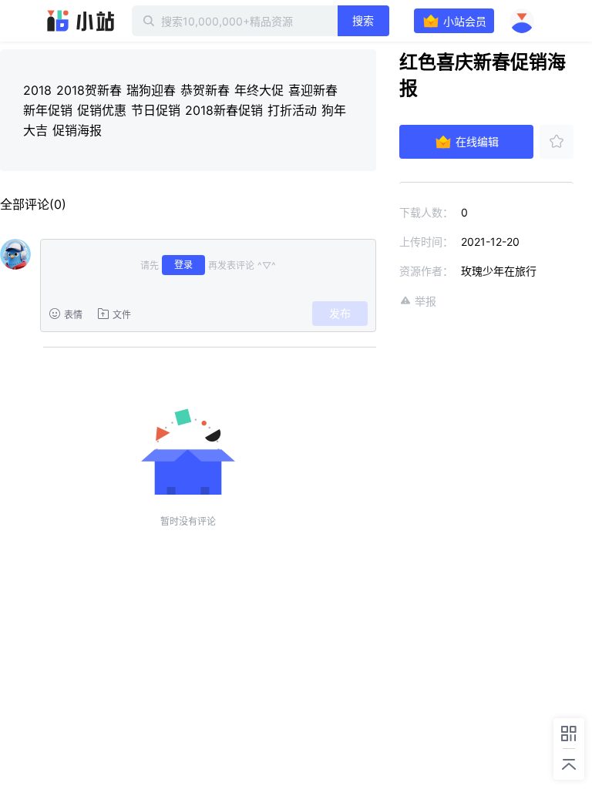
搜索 (363, 20)
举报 (425, 300)
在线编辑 (477, 141)
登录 (183, 264)
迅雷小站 (81, 20)
